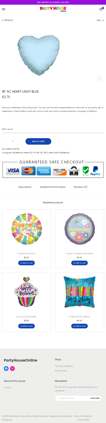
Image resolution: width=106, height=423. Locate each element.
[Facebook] (6, 368)
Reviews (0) (81, 187)
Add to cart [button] (28, 263)
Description (25, 187)
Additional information (53, 187)
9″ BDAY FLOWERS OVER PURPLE (79, 253)
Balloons (19, 152)
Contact (8, 387)
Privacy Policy (61, 370)
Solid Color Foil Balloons (59, 152)
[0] (100, 9)
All (14, 152)
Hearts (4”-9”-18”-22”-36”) (36, 152)
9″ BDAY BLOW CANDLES (79, 316)
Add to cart (38, 141)
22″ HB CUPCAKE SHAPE (26, 316)
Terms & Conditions (64, 366)
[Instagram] (12, 368)
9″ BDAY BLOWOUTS (26, 253)
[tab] (25, 187)
